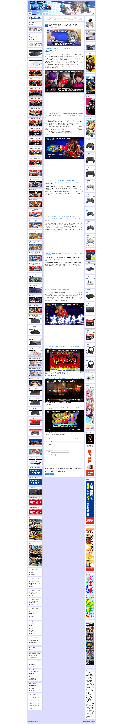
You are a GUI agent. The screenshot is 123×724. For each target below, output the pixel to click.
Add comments (79, 438)
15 (38, 702)
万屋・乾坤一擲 (33, 602)
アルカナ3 (90, 684)
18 (31, 703)
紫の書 (31, 595)
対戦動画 (91, 705)
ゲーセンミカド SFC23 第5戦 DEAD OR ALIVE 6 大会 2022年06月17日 (64, 378)
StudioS (32, 628)
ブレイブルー (90, 696)
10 (30, 702)
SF (92, 680)
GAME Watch (33, 685)
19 (33, 703)
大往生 (31, 631)
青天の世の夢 (33, 618)
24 (30, 705)
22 (38, 703)
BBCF (87, 674)
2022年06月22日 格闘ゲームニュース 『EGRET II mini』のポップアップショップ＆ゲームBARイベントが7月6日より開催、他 (73, 18)
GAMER (32, 687)
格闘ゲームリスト (33, 24)
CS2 (87, 675)
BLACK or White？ (34, 592)
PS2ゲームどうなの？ (34, 580)
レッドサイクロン (33, 616)
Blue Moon (32, 610)
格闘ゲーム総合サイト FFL (35, 721)
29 (38, 705)
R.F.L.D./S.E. (32, 649)
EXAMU (32, 675)
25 (31, 705)
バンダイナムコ (33, 678)
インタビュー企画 (33, 36)
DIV (31, 625)
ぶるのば (32, 666)
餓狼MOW (88, 715)
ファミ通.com (33, 688)
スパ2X (87, 689)
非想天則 (91, 713)
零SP (90, 712)
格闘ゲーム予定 (33, 37)
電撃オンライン (33, 690)
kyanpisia (32, 627)
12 (33, 702)
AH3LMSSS (89, 672)
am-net (31, 571)
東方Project (88, 707)
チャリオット (89, 691)
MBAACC (88, 680)
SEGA (31, 676)
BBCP (91, 674)
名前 (50, 444)
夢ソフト (32, 630)
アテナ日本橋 (90, 683)
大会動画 (90, 704)
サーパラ (92, 687)
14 (37, 702)
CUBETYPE (32, 623)
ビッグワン (90, 695)
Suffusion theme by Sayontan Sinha (88, 721)
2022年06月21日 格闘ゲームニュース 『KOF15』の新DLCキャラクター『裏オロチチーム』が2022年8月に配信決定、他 (65, 25)
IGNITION (90, 675)
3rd (86, 672)
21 (37, 703)
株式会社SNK (33, 679)
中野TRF (88, 701)
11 (31, 702)
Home (30, 13)
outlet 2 (31, 662)
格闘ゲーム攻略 (33, 39)
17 (30, 703)
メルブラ (88, 698)
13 (35, 702)
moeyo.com (32, 639)
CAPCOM (32, 673)
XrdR (88, 681)
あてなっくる (33, 572)
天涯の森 (32, 643)
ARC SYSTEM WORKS (34, 671)
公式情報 (55, 27)
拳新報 (31, 586)
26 (33, 705)
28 (37, 705)
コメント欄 (50, 454)
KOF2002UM (89, 678)
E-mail (49, 448)
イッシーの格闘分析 (34, 601)
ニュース (51, 27)
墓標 (31, 584)
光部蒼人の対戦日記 (34, 604)
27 (35, 705)
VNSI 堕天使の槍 (33, 655)
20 (35, 703)
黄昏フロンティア (33, 633)
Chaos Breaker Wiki (34, 611)
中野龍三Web (33, 642)
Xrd (86, 681)
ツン (31, 614)
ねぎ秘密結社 (33, 657)
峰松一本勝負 (33, 593)
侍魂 (90, 702)
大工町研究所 (33, 574)
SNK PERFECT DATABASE (35, 583)
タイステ (90, 690)
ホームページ (48, 451)
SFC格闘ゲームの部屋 (34, 581)
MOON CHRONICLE (34, 640)
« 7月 (31, 708)
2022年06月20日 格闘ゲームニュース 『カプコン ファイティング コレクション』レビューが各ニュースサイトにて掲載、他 (54, 18)
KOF (90, 677)
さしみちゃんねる (33, 664)
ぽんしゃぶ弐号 (33, 613)
